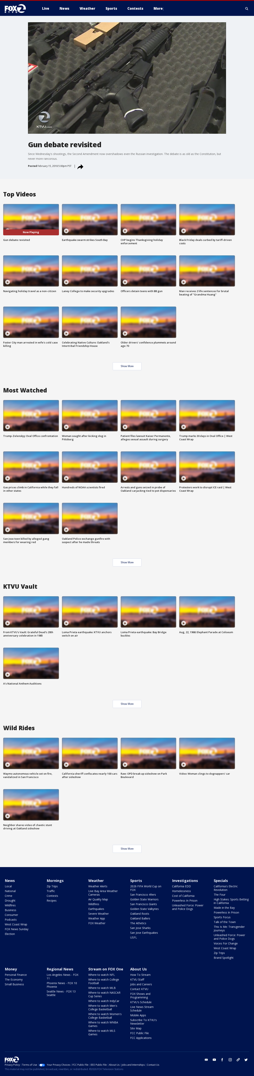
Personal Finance (16, 975)
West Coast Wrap (16, 924)
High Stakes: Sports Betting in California (231, 901)
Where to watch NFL (101, 975)
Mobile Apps (138, 1015)
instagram (230, 1060)
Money (11, 969)
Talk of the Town (225, 922)
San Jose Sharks (140, 928)
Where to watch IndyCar (103, 1001)
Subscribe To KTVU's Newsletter (143, 1021)
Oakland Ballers (140, 918)
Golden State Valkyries (144, 909)
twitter (246, 1060)
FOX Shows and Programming (140, 995)
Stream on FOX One (105, 969)
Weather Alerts (97, 886)
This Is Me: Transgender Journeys (229, 928)
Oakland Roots (139, 913)
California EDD (181, 886)
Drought (10, 900)
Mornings (55, 880)
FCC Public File (139, 1033)
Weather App (96, 918)
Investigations (185, 880)
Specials (221, 880)
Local (8, 886)
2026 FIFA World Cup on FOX (145, 888)
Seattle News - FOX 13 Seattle (61, 993)
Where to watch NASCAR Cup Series (104, 994)
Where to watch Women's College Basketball (105, 1015)
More (158, 8)
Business (10, 910)
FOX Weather (96, 923)
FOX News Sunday (16, 929)
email (206, 1060)
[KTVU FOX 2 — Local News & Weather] (18, 8)
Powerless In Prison (184, 900)
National (10, 891)
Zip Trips (52, 886)
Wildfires (10, 905)
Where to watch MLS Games (101, 1032)
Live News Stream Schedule (142, 1008)
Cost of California (183, 896)
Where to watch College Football (103, 981)
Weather (96, 880)
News (10, 880)
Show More (127, 366)
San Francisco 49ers (143, 894)
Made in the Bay (224, 908)
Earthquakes (96, 909)
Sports (136, 880)
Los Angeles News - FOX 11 (62, 976)
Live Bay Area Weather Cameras (103, 892)
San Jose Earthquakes (144, 933)
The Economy (14, 979)
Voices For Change (226, 943)
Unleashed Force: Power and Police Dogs (187, 907)
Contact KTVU (139, 989)
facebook (222, 1060)
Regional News (60, 969)
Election (10, 934)
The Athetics (138, 923)
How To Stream (140, 975)
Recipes (52, 900)
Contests (52, 896)
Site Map (135, 1028)
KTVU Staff (137, 979)
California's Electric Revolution (226, 888)
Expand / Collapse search (246, 9)
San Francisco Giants (143, 904)
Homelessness (181, 891)
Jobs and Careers (141, 984)
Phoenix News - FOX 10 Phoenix (62, 984)
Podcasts (11, 919)
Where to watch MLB (102, 988)
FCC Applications (141, 1038)
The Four (219, 894)
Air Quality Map (98, 899)
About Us (138, 969)
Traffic (51, 891)
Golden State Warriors (144, 899)
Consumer (11, 915)
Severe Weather (98, 913)
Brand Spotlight (224, 958)
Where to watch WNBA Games (103, 1024)
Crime (8, 896)
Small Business (14, 984)
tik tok (238, 1060)
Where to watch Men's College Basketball (102, 1007)
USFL (133, 937)
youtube (214, 1060)
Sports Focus (222, 917)
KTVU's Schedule (141, 1002)
